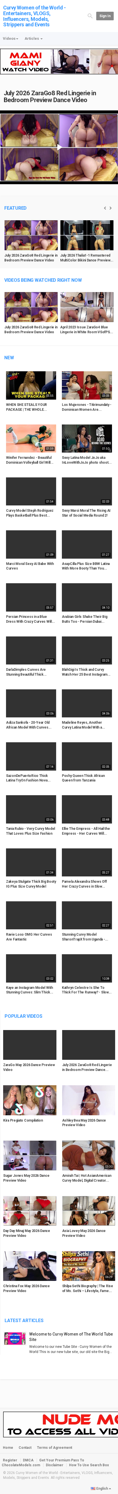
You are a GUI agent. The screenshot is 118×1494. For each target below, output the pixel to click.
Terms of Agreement (54, 1448)
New (9, 357)
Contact (25, 1448)
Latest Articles (24, 1320)
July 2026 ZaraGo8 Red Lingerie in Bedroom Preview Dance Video (50, 97)
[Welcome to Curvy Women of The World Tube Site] (16, 1339)
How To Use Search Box (89, 1465)
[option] (31, 243)
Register (10, 1460)
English (102, 1489)
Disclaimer (54, 1465)
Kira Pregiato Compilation (23, 1120)
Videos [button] (9, 38)
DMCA (28, 1460)
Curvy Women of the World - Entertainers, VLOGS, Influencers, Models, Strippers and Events (34, 16)
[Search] (90, 16)
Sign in (105, 16)
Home (8, 1448)
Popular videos (23, 1016)
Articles (32, 38)
